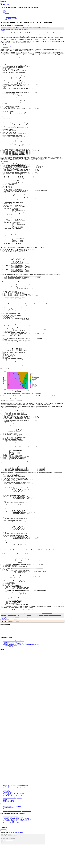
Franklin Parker (15, 25)
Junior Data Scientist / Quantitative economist (12, 806)
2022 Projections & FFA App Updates (10, 796)
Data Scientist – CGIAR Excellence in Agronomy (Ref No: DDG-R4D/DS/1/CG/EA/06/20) (21, 809)
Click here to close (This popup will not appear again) (11, 843)
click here (15, 29)
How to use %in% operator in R (9, 786)
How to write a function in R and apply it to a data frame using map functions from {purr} (21, 644)
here (48, 27)
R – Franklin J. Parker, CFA (15, 27)
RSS (4, 12)
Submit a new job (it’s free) (11, 17)
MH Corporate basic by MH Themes (16, 832)
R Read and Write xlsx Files (8, 800)
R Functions (5, 789)
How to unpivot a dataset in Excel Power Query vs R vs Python (16, 818)
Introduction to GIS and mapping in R (10, 646)
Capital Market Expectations (8, 45)
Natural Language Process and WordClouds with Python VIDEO (16, 820)
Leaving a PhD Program (8, 794)
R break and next (6, 791)
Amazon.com (53, 33)
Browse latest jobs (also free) (11, 18)
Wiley (49, 33)
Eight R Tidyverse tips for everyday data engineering (13, 640)
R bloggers (21, 25)
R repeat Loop (6, 790)
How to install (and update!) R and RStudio (12, 642)
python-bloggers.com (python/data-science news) (14, 813)
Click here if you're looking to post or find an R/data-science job (50, 615)
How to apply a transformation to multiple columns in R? (14, 643)
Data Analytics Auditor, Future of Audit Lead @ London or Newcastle (17, 811)
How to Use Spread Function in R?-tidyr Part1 (12, 795)
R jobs (4, 15)
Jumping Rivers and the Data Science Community (13, 817)
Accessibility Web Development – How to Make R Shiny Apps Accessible (18, 787)
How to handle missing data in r (9, 792)
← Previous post (4, 618)
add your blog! (6, 13)
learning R (29, 615)
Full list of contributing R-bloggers (8, 825)
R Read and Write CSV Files (9, 801)
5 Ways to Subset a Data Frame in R (10, 645)
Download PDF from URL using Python (11, 821)
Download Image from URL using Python (11, 822)
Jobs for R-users (7, 804)
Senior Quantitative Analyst (8, 807)
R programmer (6, 808)
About (4, 11)
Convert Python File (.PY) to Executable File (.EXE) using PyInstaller (17, 819)
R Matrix (5, 799)
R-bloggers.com (3, 615)
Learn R (4, 14)
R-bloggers (30, 27)
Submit (3, 841)
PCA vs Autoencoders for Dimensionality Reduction (13, 641)
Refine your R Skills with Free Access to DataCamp (13, 793)
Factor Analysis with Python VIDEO (10, 816)
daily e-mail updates (12, 615)
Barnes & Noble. (60, 33)
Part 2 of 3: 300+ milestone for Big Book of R (12, 798)
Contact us (5, 19)
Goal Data (5, 44)
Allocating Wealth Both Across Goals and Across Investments (15, 785)
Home (4, 10)
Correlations (5, 47)
